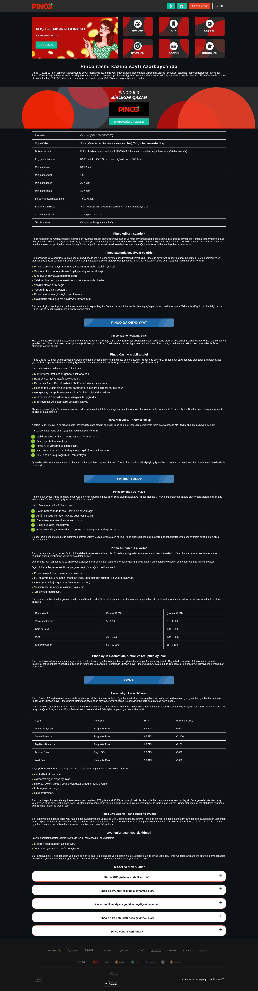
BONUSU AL (46, 44)
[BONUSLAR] (210, 48)
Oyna (129, 680)
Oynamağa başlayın (129, 121)
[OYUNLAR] (138, 48)
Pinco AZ (218, 979)
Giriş (219, 5)
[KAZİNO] (174, 48)
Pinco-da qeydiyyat (129, 322)
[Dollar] (171, 6)
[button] (253, 974)
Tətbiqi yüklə (129, 479)
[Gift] (182, 6)
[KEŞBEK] (210, 26)
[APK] (174, 26)
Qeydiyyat (199, 5)
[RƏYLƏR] (138, 26)
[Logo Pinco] (42, 6)
